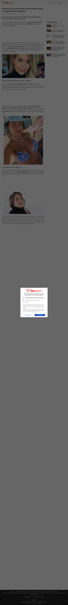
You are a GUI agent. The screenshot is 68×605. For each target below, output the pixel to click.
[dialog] (34, 302)
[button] (34, 302)
